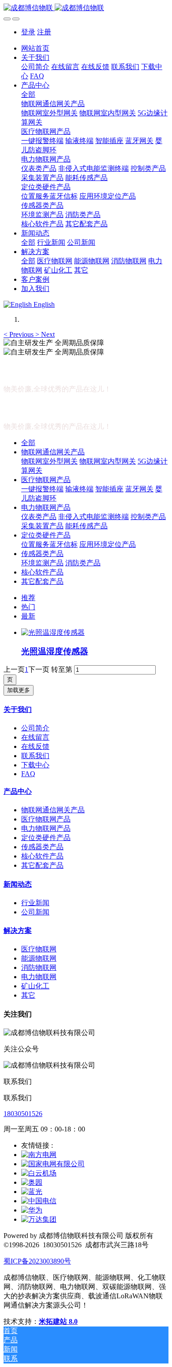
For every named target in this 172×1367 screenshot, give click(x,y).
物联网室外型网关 (49, 461)
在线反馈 (35, 746)
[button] (19, 334)
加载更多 (18, 690)
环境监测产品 (42, 563)
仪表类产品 (38, 516)
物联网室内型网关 (107, 461)
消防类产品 (83, 563)
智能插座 (109, 489)
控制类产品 (148, 516)
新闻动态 (18, 884)
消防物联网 (38, 967)
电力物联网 (38, 976)
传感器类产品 (42, 553)
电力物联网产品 (46, 507)
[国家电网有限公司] (53, 1164)
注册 (44, 32)
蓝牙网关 (139, 489)
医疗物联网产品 (46, 479)
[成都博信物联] (86, 8)
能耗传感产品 (86, 526)
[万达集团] (38, 1219)
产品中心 (18, 791)
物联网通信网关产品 (53, 452)
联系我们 (35, 755)
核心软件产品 (42, 572)
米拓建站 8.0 (58, 1321)
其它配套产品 (42, 581)
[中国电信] (38, 1201)
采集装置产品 (42, 526)
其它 (28, 995)
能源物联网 (38, 958)
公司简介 (35, 728)
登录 (28, 32)
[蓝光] (31, 1191)
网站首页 (35, 48)
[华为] (31, 1210)
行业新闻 (35, 902)
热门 (28, 607)
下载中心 (35, 765)
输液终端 (79, 489)
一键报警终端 (42, 489)
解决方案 (18, 930)
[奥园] (31, 1182)
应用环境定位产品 (107, 544)
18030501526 (23, 1113)
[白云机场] (38, 1173)
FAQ (28, 773)
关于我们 (18, 709)
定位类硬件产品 (46, 535)
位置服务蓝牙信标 (49, 544)
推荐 (28, 597)
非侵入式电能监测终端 (93, 516)
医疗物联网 (38, 949)
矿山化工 (35, 986)
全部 (28, 94)
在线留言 (35, 737)
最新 (28, 616)
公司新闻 (35, 912)
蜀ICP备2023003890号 (37, 1261)
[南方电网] (38, 1154)
